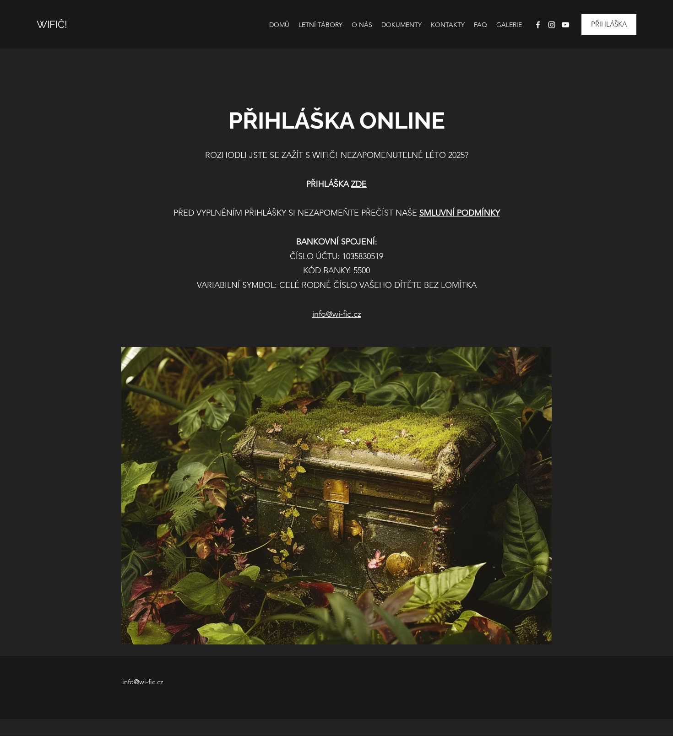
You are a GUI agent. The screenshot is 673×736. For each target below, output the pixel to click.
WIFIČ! (52, 24)
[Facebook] (538, 24)
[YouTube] (565, 24)
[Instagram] (551, 24)
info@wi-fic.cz (336, 314)
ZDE (359, 184)
